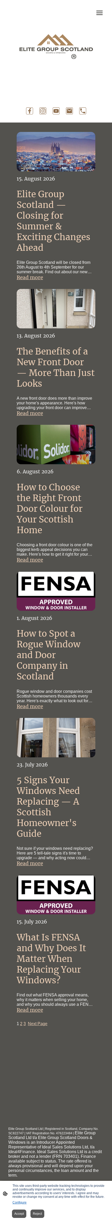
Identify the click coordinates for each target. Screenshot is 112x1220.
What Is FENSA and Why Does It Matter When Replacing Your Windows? (51, 959)
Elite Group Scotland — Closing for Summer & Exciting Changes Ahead (53, 221)
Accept (19, 1214)
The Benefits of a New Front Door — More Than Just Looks (56, 367)
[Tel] (82, 110)
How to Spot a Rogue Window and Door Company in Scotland (48, 655)
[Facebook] (29, 110)
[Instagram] (42, 110)
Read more (30, 277)
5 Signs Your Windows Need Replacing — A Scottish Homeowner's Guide (48, 807)
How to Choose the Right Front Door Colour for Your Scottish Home (50, 509)
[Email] (69, 110)
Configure (20, 1202)
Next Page (37, 1023)
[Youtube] (56, 110)
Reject (37, 1214)
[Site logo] (56, 44)
